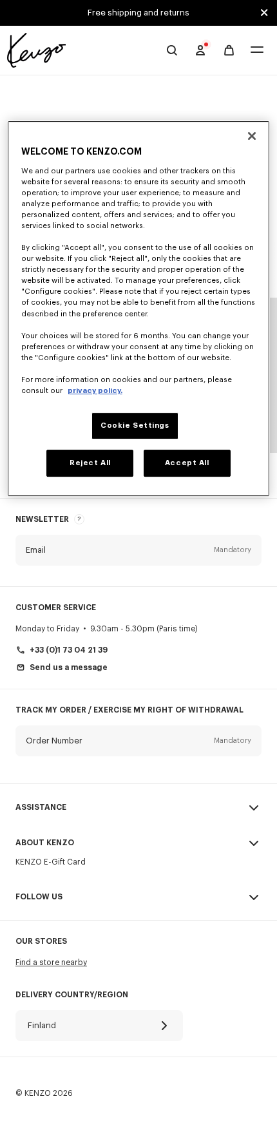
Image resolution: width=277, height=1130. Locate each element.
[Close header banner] (264, 13)
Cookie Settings (134, 425)
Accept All (187, 462)
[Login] (200, 50)
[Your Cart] (229, 50)
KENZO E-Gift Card (50, 862)
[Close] (252, 136)
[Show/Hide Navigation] (257, 50)
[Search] (172, 50)
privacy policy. (95, 390)
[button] (138, 550)
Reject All (90, 462)
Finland (42, 1025)
